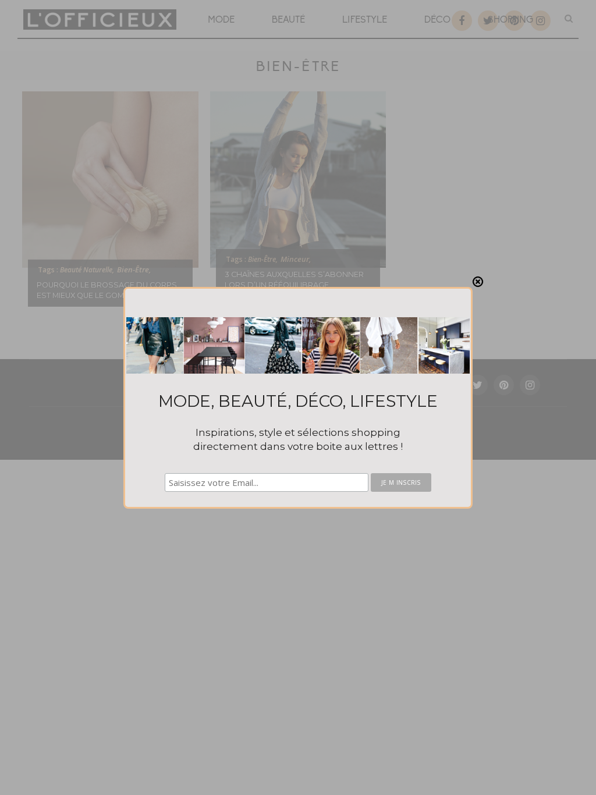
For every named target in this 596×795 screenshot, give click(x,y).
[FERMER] (478, 282)
